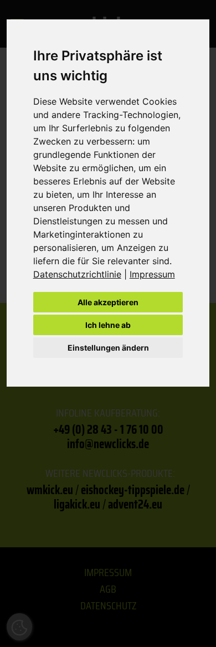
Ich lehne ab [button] (108, 325)
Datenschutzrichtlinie (77, 274)
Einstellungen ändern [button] (108, 347)
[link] (81, 274)
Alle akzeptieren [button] (108, 302)
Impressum (152, 274)
